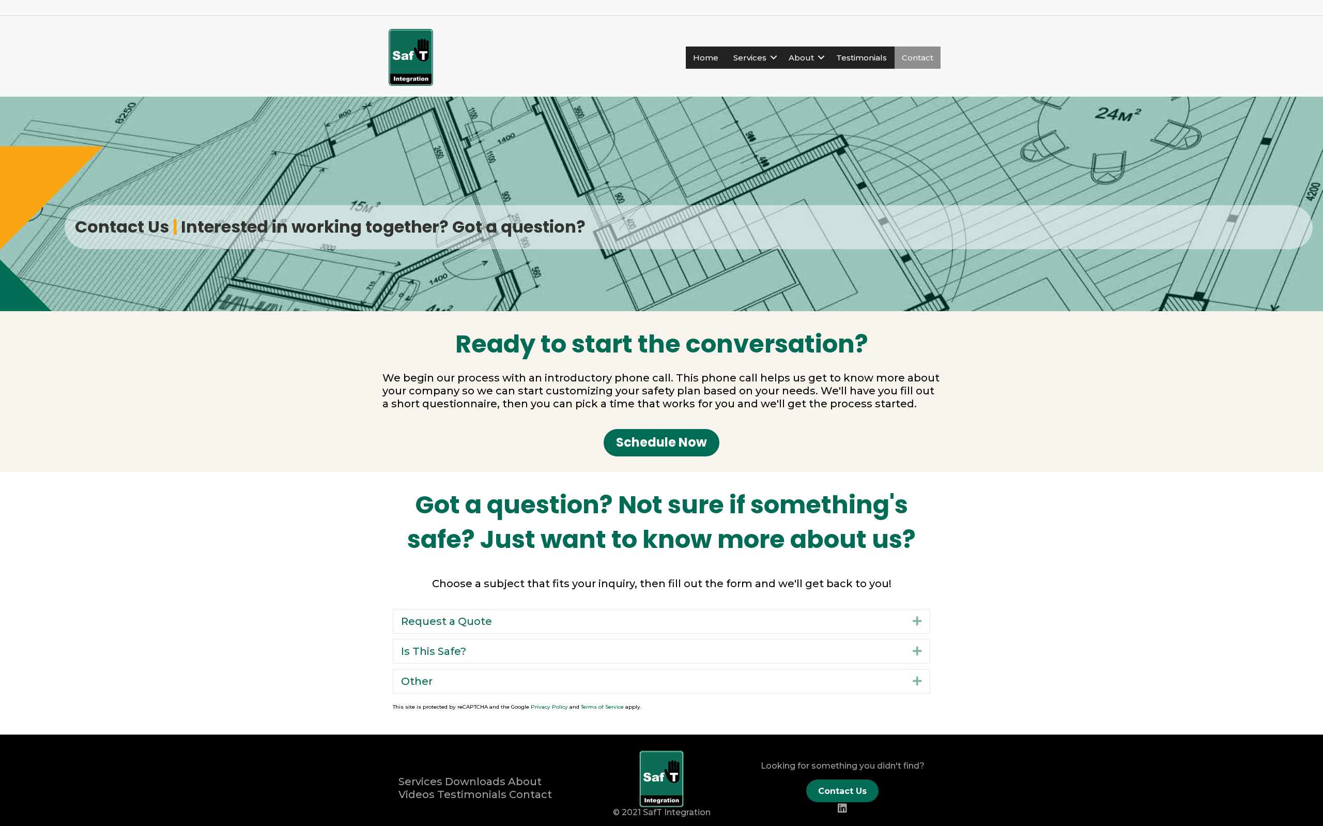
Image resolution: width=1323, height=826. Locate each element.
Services (749, 58)
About (801, 58)
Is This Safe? (433, 651)
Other (417, 681)
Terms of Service (602, 706)
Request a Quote (446, 621)
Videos (416, 794)
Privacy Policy (549, 706)
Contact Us (842, 791)
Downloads (475, 781)
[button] (661, 442)
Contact (917, 58)
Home (705, 58)
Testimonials (861, 58)
